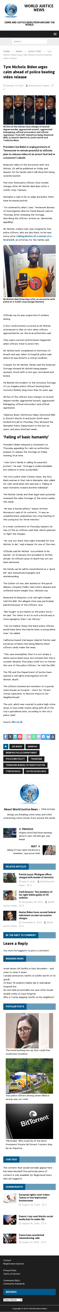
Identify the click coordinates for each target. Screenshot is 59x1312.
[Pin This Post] (19, 737)
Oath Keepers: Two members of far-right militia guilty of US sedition (35, 895)
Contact (7, 1260)
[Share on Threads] (52, 737)
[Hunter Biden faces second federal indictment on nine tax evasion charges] (9, 916)
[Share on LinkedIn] (15, 737)
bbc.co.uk (17, 722)
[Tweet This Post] (10, 737)
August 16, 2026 (30, 1223)
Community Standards (14, 1283)
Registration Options (13, 1263)
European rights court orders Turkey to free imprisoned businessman (34, 1197)
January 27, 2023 (14, 85)
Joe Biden (17, 746)
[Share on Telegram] (43, 737)
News (19, 51)
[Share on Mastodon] (38, 737)
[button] (54, 33)
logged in (22, 950)
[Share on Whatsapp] (34, 737)
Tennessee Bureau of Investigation (25, 765)
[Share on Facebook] (5, 737)
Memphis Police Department (21, 752)
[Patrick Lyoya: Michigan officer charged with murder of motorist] (9, 878)
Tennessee (36, 759)
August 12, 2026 (30, 1242)
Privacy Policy (9, 1270)
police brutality (15, 759)
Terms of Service (11, 1274)
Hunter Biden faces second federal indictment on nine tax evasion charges (37, 915)
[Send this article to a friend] (24, 737)
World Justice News (39, 85)
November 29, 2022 (32, 902)
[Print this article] (29, 737)
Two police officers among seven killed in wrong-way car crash (27, 1097)
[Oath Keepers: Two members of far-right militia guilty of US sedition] (9, 895)
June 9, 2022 (28, 881)
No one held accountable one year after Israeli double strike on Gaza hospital (28, 991)
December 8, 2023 (32, 922)
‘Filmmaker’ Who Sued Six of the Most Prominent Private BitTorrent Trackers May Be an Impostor (29, 1144)
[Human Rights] (9, 1198)
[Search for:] (29, 41)
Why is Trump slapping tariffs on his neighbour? (28, 997)
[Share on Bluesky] (48, 737)
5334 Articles (48, 809)
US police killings (36, 771)
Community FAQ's (11, 1280)
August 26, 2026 (31, 1204)
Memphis (32, 746)
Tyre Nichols (13, 771)
